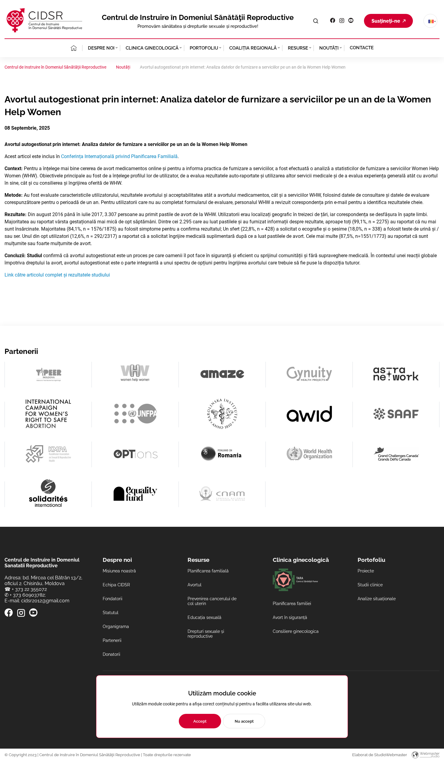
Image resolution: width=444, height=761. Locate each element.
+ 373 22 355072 (29, 589)
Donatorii (111, 654)
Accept (200, 721)
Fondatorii (112, 598)
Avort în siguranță (290, 617)
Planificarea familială (208, 570)
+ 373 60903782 (27, 595)
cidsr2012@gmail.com (45, 601)
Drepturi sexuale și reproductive (206, 634)
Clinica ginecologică (152, 48)
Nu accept (244, 721)
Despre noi (101, 48)
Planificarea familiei (292, 603)
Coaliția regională (253, 48)
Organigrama (116, 626)
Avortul (194, 584)
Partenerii (112, 640)
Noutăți (329, 48)
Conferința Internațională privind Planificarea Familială (119, 156)
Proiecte (366, 570)
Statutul (110, 612)
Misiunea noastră (119, 570)
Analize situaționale (377, 598)
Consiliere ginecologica (296, 631)
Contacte (362, 47)
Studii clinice (370, 584)
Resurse (298, 48)
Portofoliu (204, 48)
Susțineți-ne (386, 21)
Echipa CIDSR (116, 584)
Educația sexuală (204, 617)
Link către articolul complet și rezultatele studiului (57, 275)
